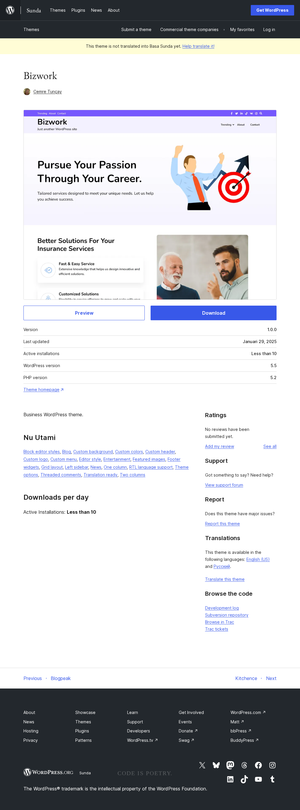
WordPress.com (248, 712)
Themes (31, 29)
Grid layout (52, 467)
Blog (66, 451)
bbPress (241, 730)
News (96, 467)
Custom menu (63, 459)
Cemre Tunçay (47, 91)
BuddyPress (245, 740)
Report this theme (222, 523)
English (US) (258, 559)
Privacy (30, 740)
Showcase (85, 712)
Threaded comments (60, 474)
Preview (84, 313)
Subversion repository (226, 614)
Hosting (30, 730)
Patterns (83, 740)
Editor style (90, 459)
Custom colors (129, 451)
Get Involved (191, 712)
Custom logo (35, 459)
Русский (222, 566)
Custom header (160, 451)
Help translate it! (198, 46)
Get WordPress (272, 10)
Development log (222, 607)
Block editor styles (41, 451)
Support (135, 721)
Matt (237, 721)
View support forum (224, 484)
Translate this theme (225, 579)
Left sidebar (76, 467)
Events (185, 721)
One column (115, 467)
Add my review (219, 446)
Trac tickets (216, 628)
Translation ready (100, 474)
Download (213, 313)
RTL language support (151, 467)
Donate (188, 730)
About (29, 712)
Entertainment (116, 459)
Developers (138, 730)
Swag (187, 740)
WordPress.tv (142, 740)
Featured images (149, 459)
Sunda (85, 772)
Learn (132, 712)
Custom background (93, 451)
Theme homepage (41, 389)
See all (270, 446)
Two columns (132, 474)
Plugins (82, 730)
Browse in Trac (219, 621)
